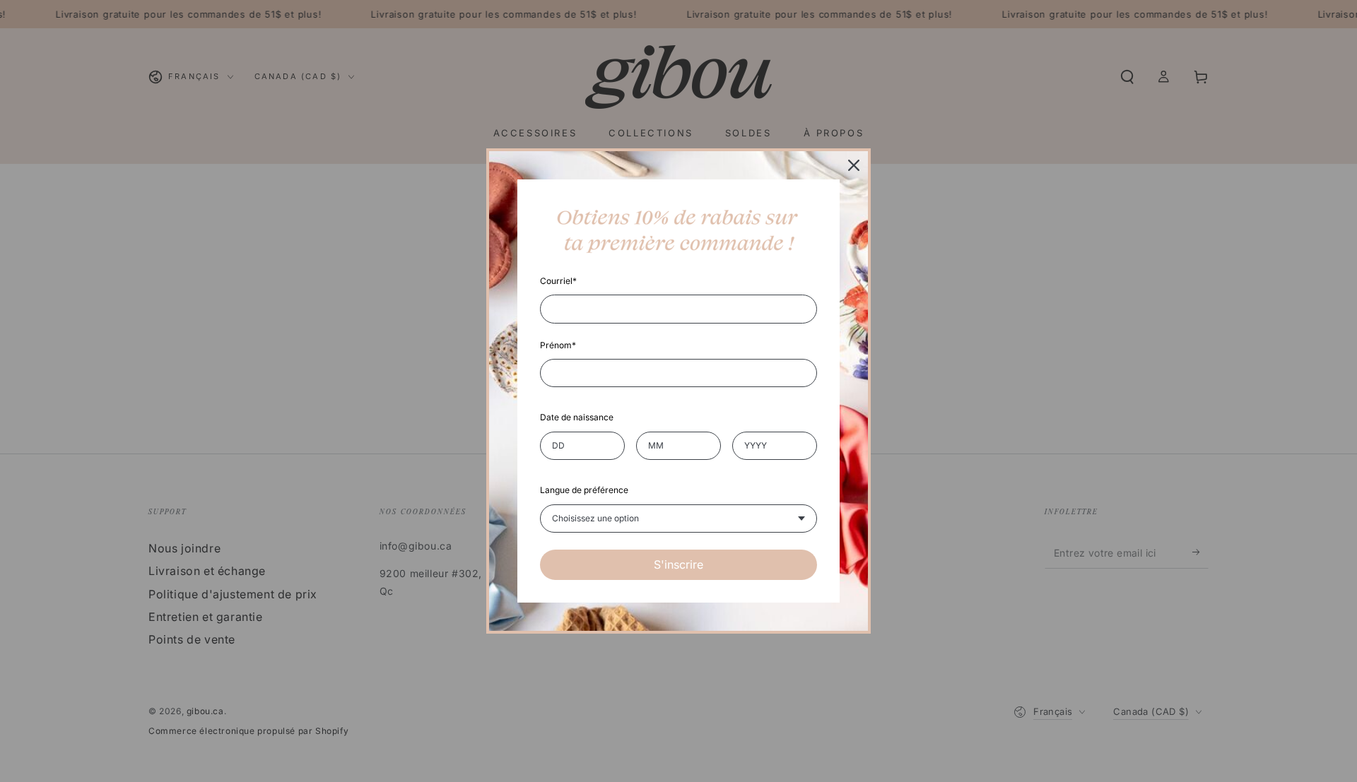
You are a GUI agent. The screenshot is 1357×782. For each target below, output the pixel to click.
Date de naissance (576, 417)
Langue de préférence (584, 490)
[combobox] (678, 518)
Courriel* (558, 281)
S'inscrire (678, 564)
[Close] (854, 165)
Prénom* (558, 345)
